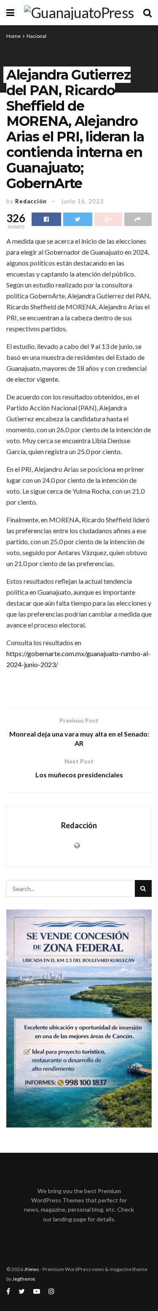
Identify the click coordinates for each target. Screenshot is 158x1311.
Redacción (31, 201)
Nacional (36, 36)
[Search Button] (143, 888)
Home (13, 36)
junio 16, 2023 (83, 201)
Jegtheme (23, 1279)
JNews (31, 1269)
